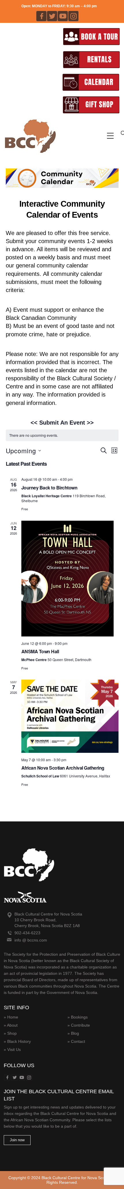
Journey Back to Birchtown (49, 487)
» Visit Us (12, 1049)
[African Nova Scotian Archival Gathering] (70, 716)
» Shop (10, 1033)
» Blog (73, 1033)
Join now (17, 1140)
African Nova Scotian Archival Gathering (62, 767)
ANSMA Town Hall (40, 651)
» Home (11, 1017)
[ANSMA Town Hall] (70, 578)
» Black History (17, 1041)
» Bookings (77, 1017)
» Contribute (78, 1025)
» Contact (76, 1041)
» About (11, 1025)
